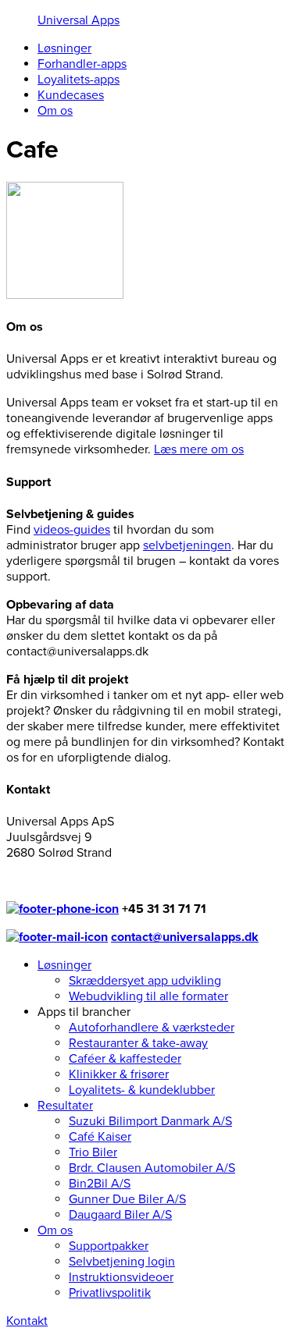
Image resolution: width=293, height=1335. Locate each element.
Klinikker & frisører (119, 1074)
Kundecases (71, 95)
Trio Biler (93, 1152)
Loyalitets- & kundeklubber (142, 1090)
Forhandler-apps (82, 64)
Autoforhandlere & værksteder (151, 1027)
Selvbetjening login (122, 1261)
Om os (55, 111)
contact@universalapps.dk (185, 937)
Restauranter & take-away (138, 1043)
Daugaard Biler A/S (120, 1215)
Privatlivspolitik (110, 1293)
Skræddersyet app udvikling (145, 981)
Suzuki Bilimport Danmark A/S (150, 1121)
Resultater (65, 1105)
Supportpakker (108, 1246)
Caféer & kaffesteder (125, 1059)
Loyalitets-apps (79, 79)
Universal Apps (79, 20)
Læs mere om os (199, 449)
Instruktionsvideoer (121, 1277)
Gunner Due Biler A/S (127, 1199)
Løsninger (64, 48)
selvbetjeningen (187, 545)
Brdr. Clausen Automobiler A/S (152, 1168)
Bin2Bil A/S (99, 1183)
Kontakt (27, 1321)
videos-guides (72, 530)
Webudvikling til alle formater (148, 996)
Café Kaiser (100, 1137)
